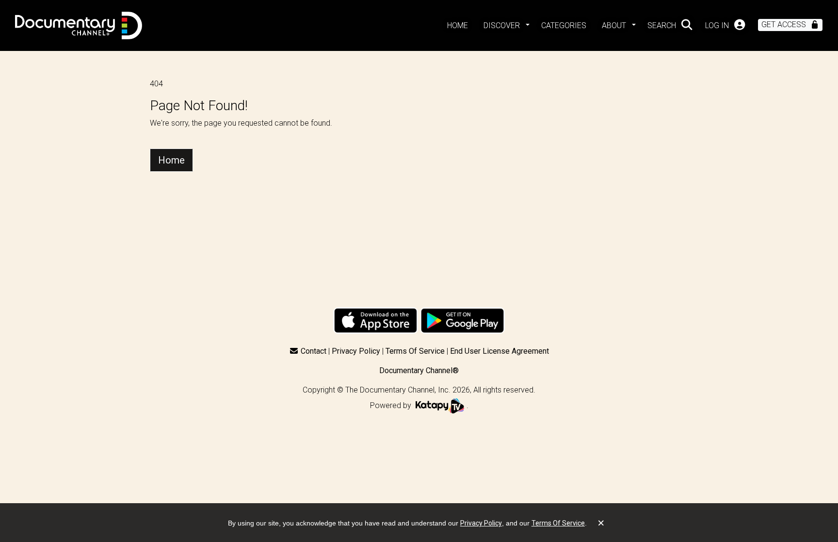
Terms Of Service (415, 351)
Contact (313, 351)
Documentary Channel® (419, 370)
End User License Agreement (499, 351)
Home (171, 160)
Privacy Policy (356, 351)
